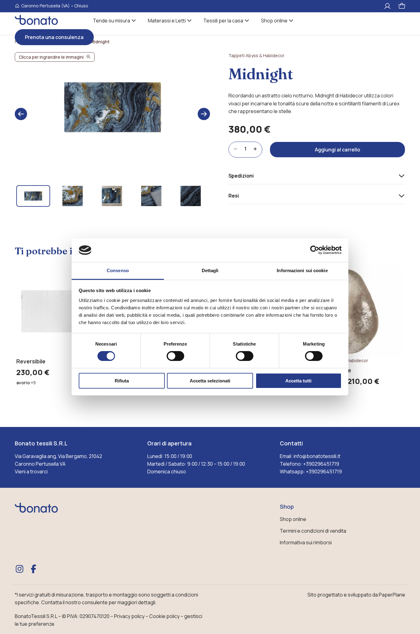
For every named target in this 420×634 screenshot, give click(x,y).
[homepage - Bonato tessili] (36, 513)
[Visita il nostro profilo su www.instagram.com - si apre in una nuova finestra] (20, 569)
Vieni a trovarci (31, 471)
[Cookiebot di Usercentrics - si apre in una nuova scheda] (315, 250)
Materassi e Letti (167, 20)
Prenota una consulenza (54, 37)
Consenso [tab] (118, 270)
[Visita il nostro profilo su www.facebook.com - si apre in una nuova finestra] (33, 569)
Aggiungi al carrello (337, 149)
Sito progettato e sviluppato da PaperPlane (356, 594)
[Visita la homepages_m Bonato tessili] (36, 23)
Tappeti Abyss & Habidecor (256, 55)
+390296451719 (321, 463)
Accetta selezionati (210, 380)
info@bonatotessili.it (317, 456)
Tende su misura (111, 20)
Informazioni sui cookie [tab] (302, 270)
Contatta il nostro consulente (74, 602)
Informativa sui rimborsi (306, 542)
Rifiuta (122, 380)
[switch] (175, 356)
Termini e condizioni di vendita (313, 530)
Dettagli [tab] (210, 270)
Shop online (274, 20)
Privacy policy (129, 616)
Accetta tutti (298, 380)
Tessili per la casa (223, 20)
